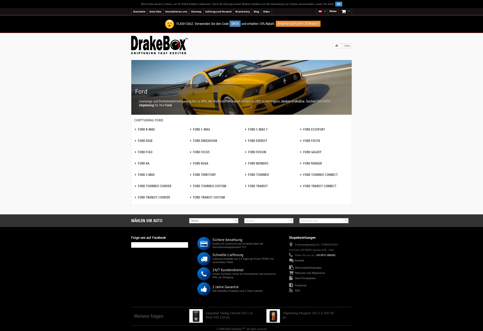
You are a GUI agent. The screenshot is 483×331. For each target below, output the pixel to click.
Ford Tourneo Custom (208, 186)
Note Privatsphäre (305, 278)
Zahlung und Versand (218, 11)
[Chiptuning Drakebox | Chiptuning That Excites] (159, 45)
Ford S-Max (145, 174)
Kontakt (299, 260)
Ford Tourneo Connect (319, 174)
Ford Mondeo (256, 163)
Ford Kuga (199, 163)
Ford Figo (143, 152)
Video (266, 11)
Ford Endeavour (203, 140)
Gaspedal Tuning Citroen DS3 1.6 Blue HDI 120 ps (229, 315)
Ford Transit (256, 186)
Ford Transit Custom (207, 197)
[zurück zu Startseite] (336, 46)
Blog (256, 11)
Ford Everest (256, 140)
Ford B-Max (145, 129)
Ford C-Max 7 (256, 129)
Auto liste (155, 11)
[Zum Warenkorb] (345, 11)
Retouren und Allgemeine (310, 273)
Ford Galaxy (310, 152)
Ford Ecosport (312, 129)
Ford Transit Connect (318, 186)
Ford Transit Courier (152, 197)
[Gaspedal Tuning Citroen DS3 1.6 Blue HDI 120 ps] (196, 316)
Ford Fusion (255, 152)
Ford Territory (203, 174)
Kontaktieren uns (176, 11)
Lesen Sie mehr (324, 4)
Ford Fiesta (310, 140)
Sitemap (196, 11)
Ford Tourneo (257, 174)
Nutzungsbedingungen (308, 267)
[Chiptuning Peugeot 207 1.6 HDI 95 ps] (273, 316)
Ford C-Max (200, 129)
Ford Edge (144, 140)
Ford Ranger (311, 163)
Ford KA (142, 163)
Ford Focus (200, 152)
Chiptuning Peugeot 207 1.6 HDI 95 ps (308, 315)
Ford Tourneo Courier (153, 186)
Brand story (242, 11)
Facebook (300, 285)
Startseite (139, 11)
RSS (297, 290)
